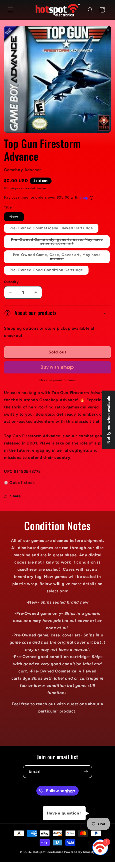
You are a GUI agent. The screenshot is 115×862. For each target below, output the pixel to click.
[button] (11, 10)
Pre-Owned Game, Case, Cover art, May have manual (57, 258)
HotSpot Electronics (48, 852)
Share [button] (15, 496)
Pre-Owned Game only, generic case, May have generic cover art (57, 242)
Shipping (10, 188)
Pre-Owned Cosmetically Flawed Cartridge (53, 229)
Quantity (11, 282)
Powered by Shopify (79, 852)
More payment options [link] (57, 380)
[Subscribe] (86, 771)
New (16, 217)
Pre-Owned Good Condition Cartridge (49, 271)
